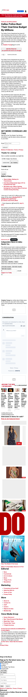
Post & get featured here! (10, 419)
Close (2, 696)
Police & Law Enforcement (9, 21)
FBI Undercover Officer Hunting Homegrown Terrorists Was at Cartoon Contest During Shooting (15, 188)
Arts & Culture (8, 576)
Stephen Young (7, 44)
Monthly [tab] (11, 262)
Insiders (3, 665)
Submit (8, 686)
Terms (16, 150)
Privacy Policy (8, 594)
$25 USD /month (16, 266)
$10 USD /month (6, 266)
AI (22, 628)
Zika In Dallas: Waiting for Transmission (11, 180)
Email (3, 143)
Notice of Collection (7, 150)
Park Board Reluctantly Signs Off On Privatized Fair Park (14, 183)
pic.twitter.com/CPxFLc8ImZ (9, 200)
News (5, 572)
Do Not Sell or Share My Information (12, 641)
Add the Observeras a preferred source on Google (11, 49)
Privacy (21, 150)
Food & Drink (7, 574)
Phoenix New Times (9, 623)
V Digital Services (9, 625)
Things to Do (4, 664)
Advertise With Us (9, 590)
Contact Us (7, 603)
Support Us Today (6, 272)
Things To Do (7, 580)
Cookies (11, 628)
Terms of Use (8, 592)
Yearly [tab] (16, 262)
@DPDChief (12, 199)
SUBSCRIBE (6, 162)
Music (5, 578)
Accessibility (18, 628)
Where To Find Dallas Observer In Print (12, 566)
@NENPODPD (5, 199)
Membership (7, 610)
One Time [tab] (4, 262)
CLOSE (4, 174)
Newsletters (7, 582)
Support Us (20, 11)
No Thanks (3, 672)
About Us (6, 601)
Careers (6, 606)
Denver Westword (9, 617)
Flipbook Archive (8, 608)
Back (2, 686)
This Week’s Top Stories (8, 667)
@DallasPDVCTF (17, 197)
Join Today (4, 670)
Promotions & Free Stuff (11, 588)
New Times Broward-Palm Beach (13, 619)
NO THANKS (14, 162)
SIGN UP (5, 147)
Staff (5, 605)
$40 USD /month (6, 269)
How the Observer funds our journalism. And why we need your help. (14, 15)
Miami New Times (9, 621)
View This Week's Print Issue (9, 564)
